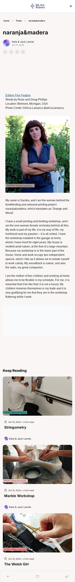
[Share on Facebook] (5, 51)
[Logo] (37, 6)
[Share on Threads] (17, 51)
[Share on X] (11, 51)
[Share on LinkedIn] (23, 51)
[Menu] (70, 6)
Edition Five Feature (18, 95)
